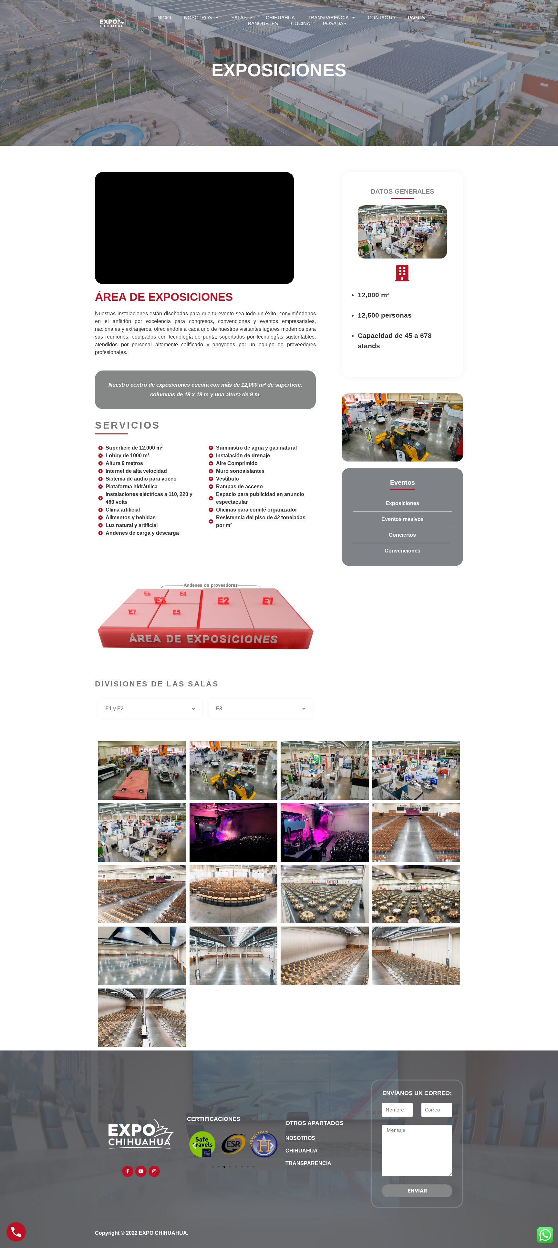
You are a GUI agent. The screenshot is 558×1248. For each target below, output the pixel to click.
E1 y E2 (114, 708)
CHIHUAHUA (280, 17)
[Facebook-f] (127, 1171)
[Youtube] (141, 1171)
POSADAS (334, 23)
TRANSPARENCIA (328, 17)
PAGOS (416, 17)
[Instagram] (154, 1171)
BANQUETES (263, 23)
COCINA (300, 23)
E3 (219, 708)
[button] (150, 708)
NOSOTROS (198, 17)
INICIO (163, 17)
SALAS (239, 17)
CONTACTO (381, 17)
